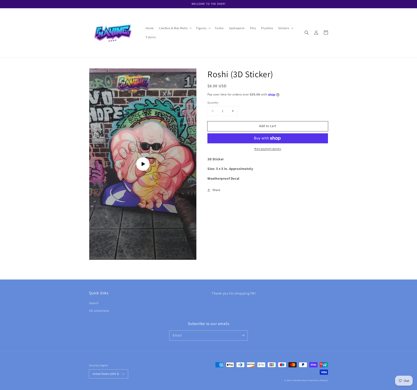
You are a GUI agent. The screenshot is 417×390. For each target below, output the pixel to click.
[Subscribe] (243, 335)
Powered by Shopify (317, 380)
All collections (99, 311)
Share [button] (216, 190)
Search (94, 303)
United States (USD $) (106, 374)
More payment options (267, 148)
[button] (175, 28)
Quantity (212, 102)
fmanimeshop (300, 380)
